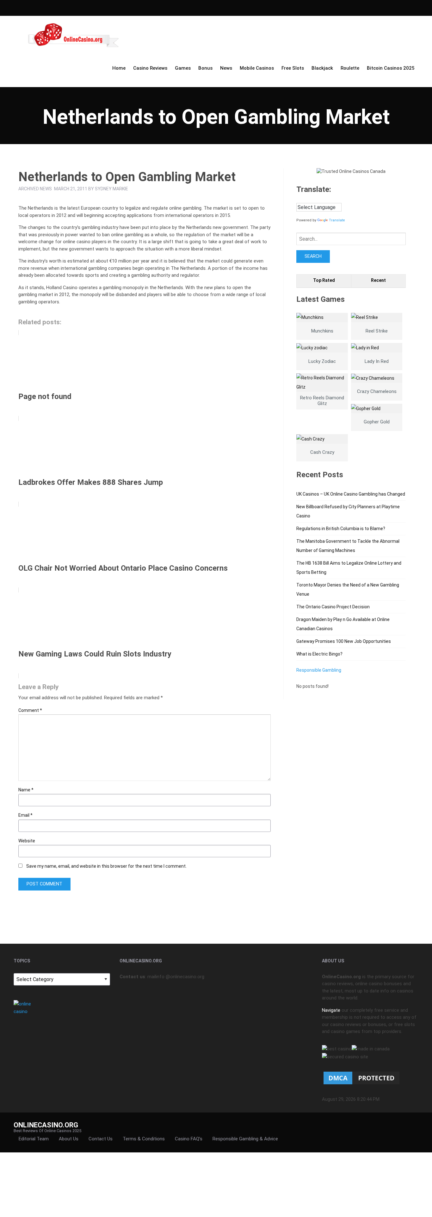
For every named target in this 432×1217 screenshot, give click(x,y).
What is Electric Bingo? (319, 653)
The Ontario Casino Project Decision (333, 606)
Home (119, 68)
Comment (30, 710)
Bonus (205, 68)
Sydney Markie (111, 188)
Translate (337, 220)
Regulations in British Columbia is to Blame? (340, 528)
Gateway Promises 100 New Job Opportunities (343, 641)
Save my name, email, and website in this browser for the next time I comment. (106, 866)
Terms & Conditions (144, 1139)
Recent (378, 280)
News (226, 68)
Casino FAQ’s (188, 1139)
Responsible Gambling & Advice (245, 1139)
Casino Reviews (150, 68)
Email (25, 815)
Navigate (331, 1010)
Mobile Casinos (257, 68)
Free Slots (292, 68)
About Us (68, 1139)
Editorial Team (34, 1139)
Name (26, 789)
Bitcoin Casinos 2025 (391, 68)
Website (26, 840)
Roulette (350, 68)
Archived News (35, 188)
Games (183, 68)
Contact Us (101, 1139)
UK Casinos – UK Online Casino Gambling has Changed (350, 494)
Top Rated (324, 280)
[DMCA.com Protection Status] (361, 1078)
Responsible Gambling (318, 670)
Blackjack (322, 68)
